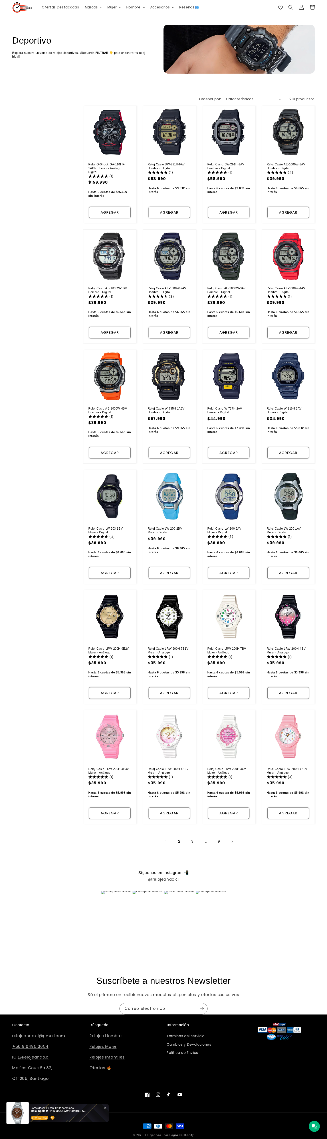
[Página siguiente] (232, 841)
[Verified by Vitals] (52, 1118)
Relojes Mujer (103, 1046)
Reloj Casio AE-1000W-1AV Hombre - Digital (286, 166)
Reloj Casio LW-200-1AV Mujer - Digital (284, 530)
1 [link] (166, 841)
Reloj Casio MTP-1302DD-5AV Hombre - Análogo (59, 1110)
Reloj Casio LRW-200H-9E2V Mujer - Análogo (108, 650)
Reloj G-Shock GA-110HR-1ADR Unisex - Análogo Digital (106, 168)
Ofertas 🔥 (100, 1068)
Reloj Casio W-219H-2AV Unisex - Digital (284, 410)
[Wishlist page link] (280, 7)
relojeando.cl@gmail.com (38, 1036)
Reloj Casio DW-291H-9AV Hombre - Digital (166, 166)
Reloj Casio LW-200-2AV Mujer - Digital (224, 530)
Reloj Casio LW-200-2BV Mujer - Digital (165, 530)
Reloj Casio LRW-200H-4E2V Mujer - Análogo (168, 770)
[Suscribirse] (202, 1008)
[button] (93, 7)
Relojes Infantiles (107, 1057)
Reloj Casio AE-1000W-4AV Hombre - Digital (286, 290)
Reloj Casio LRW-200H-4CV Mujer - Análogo (226, 770)
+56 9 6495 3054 (30, 1046)
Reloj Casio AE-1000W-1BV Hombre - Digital (107, 290)
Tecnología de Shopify (178, 1135)
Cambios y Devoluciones (189, 1044)
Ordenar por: (210, 99)
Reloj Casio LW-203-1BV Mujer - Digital (105, 530)
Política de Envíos (182, 1052)
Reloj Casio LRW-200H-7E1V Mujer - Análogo (168, 650)
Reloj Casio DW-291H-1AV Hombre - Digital (225, 166)
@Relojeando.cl (33, 1057)
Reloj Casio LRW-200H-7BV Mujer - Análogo (226, 650)
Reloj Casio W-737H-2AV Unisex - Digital (224, 410)
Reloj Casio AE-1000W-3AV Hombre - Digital (226, 290)
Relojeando (153, 1135)
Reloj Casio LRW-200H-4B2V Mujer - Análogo (287, 770)
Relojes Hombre (105, 1036)
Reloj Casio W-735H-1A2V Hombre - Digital (166, 410)
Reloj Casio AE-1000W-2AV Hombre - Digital (167, 290)
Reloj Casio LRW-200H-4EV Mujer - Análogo (286, 650)
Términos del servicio (186, 1036)
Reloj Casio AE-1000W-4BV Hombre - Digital (107, 410)
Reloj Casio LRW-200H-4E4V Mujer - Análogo (108, 770)
